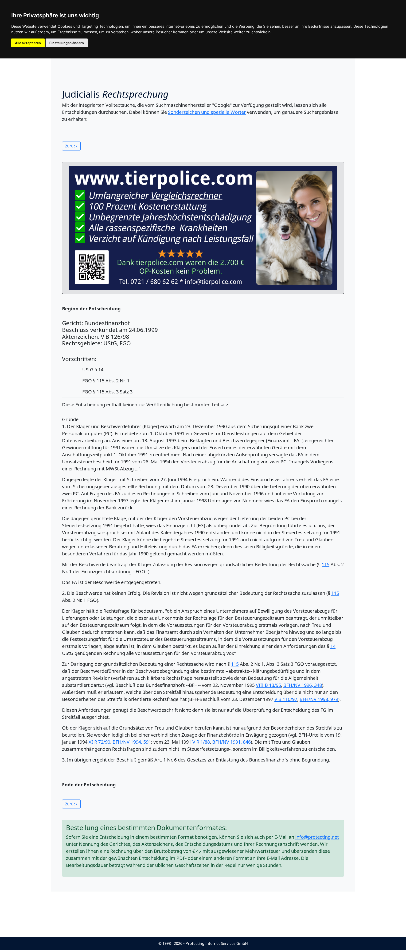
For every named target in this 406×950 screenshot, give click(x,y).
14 (333, 646)
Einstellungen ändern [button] (66, 43)
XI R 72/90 (99, 742)
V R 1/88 (201, 742)
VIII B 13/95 (268, 685)
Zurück (71, 146)
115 (325, 564)
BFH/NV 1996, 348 (302, 685)
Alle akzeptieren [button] (28, 43)
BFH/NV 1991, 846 (231, 742)
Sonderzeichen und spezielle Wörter (207, 112)
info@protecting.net (317, 837)
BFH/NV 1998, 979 (319, 699)
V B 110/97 (285, 699)
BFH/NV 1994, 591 (132, 742)
